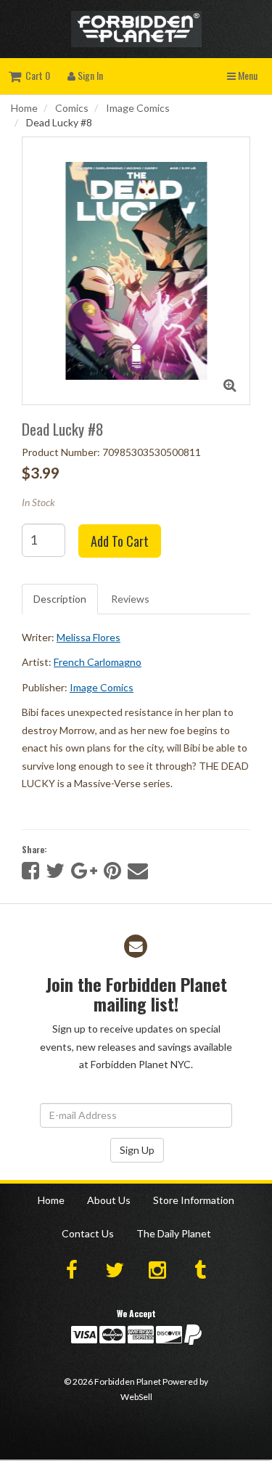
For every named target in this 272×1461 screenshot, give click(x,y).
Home (24, 108)
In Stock (38, 502)
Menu (246, 75)
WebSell (136, 1396)
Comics (71, 108)
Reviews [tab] (130, 599)
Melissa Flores (88, 637)
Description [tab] (59, 599)
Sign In (89, 75)
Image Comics (138, 108)
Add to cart (120, 541)
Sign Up (137, 1150)
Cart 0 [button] (35, 75)
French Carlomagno (97, 662)
